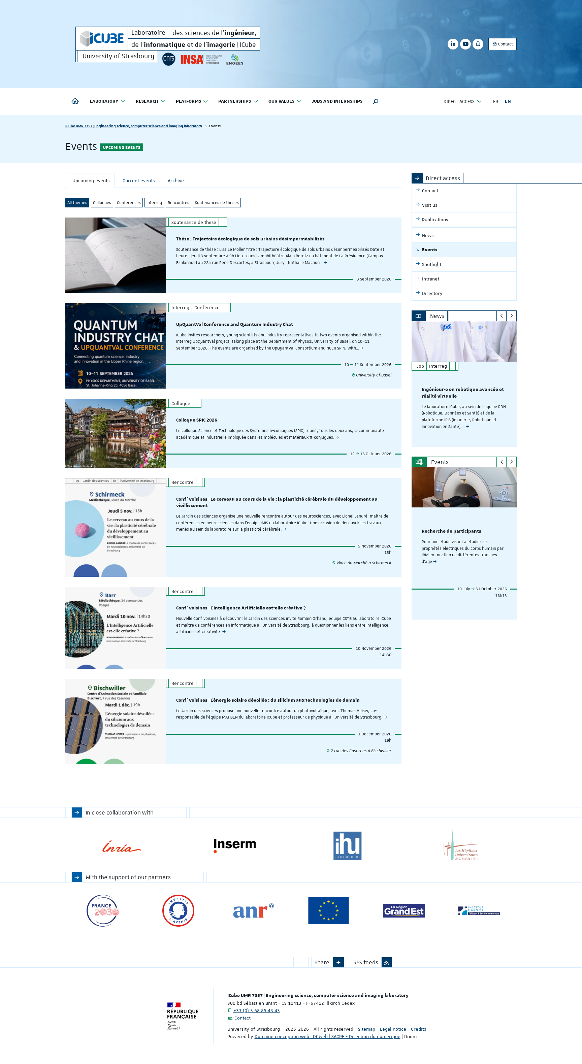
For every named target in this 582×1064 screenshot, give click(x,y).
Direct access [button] (459, 101)
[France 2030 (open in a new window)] (103, 911)
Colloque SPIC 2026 (196, 420)
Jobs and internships (337, 101)
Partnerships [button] (234, 101)
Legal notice (393, 1029)
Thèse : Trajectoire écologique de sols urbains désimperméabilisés (250, 239)
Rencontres (178, 202)
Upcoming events (90, 180)
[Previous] (501, 315)
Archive (176, 180)
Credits (418, 1029)
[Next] (511, 315)
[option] (464, 384)
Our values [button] (281, 101)
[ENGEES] (235, 59)
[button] (375, 101)
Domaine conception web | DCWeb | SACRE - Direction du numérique (327, 1036)
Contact (505, 44)
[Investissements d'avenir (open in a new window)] (178, 911)
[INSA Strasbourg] (201, 59)
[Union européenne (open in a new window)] (328, 911)
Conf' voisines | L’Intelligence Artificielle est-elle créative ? (241, 608)
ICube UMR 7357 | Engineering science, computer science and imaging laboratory (133, 126)
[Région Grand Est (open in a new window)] (404, 911)
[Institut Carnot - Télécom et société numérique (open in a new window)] (479, 911)
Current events (139, 180)
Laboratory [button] (104, 101)
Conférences (129, 202)
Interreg (154, 202)
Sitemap (366, 1029)
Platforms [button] (188, 101)
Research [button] (147, 101)
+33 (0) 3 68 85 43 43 (256, 1010)
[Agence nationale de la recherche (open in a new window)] (253, 911)
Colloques (102, 202)
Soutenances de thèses (217, 202)
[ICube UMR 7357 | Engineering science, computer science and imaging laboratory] (101, 39)
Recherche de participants (451, 531)
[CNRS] (169, 59)
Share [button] (322, 962)
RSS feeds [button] (365, 962)
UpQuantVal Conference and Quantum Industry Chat (234, 325)
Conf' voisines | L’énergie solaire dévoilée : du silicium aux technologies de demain (268, 700)
